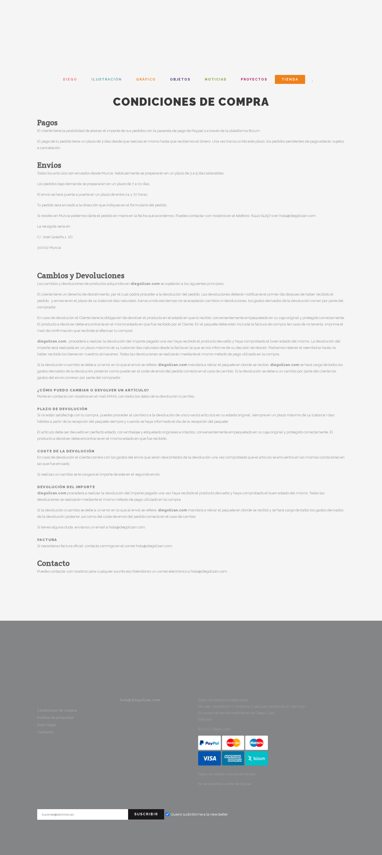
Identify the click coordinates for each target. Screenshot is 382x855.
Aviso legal (46, 725)
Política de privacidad (55, 718)
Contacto (27, 647)
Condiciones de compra (57, 710)
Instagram (40, 700)
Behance (49, 700)
